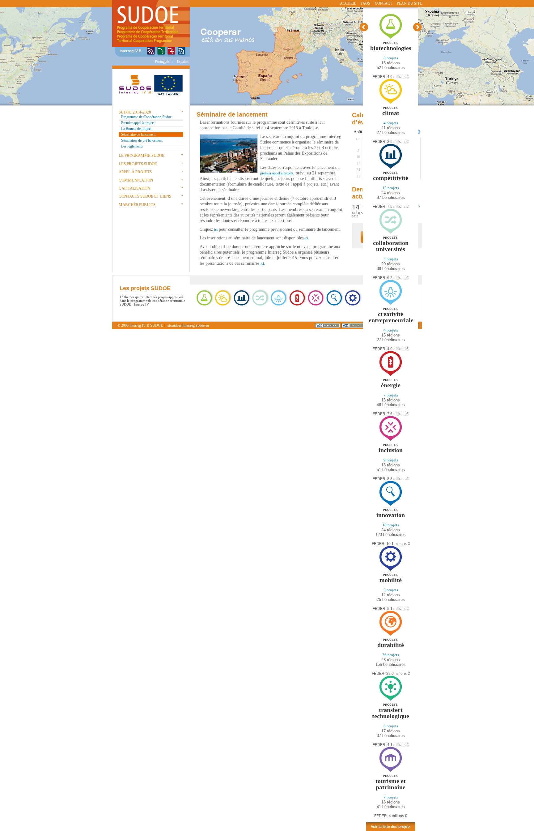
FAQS (365, 3)
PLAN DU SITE (409, 3)
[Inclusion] (390, 440)
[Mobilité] (390, 570)
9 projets (391, 460)
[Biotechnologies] (390, 38)
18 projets (390, 525)
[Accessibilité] (171, 51)
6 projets (391, 726)
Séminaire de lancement (138, 134)
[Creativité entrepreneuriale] (390, 304)
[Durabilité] (390, 634)
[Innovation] (151, 51)
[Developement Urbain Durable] (181, 51)
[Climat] (390, 103)
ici (216, 229)
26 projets (390, 655)
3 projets (391, 590)
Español (183, 61)
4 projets (391, 123)
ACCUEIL (348, 3)
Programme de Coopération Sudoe (146, 117)
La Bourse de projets (136, 128)
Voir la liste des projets (391, 827)
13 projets (390, 188)
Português (162, 61)
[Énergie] (390, 375)
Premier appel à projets (138, 123)
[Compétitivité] (390, 167)
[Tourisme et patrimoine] (390, 771)
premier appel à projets (276, 173)
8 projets (391, 58)
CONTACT (383, 3)
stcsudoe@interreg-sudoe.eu (188, 325)
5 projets (391, 259)
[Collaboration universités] (390, 232)
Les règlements (132, 146)
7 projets (391, 395)
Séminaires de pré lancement (142, 140)
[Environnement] (161, 51)
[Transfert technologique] (390, 699)
